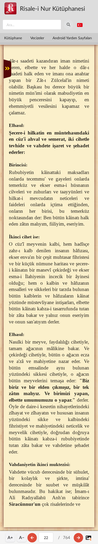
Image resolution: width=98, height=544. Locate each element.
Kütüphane (13, 38)
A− (21, 537)
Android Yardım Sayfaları (72, 38)
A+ (10, 537)
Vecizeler (37, 38)
